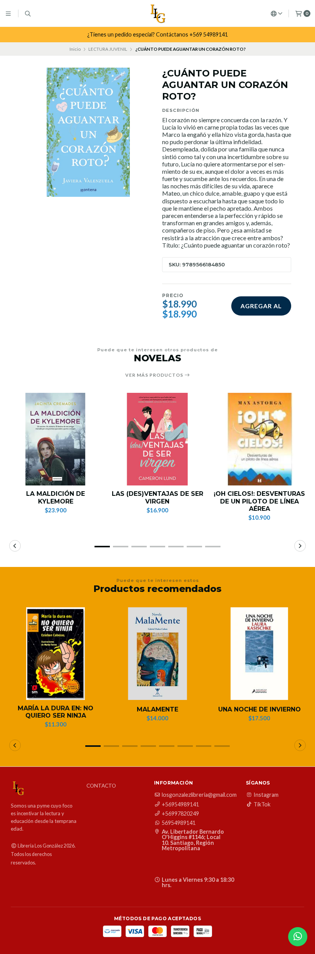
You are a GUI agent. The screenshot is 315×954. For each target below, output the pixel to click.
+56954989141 (180, 804)
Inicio (75, 49)
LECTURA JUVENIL (107, 49)
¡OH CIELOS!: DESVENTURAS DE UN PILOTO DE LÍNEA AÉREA (259, 501)
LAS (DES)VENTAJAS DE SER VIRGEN (157, 497)
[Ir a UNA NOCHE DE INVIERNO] (259, 653)
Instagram (266, 795)
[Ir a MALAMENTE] (157, 653)
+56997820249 (180, 813)
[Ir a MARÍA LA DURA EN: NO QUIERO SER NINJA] (55, 653)
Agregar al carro (261, 309)
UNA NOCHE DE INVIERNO (259, 709)
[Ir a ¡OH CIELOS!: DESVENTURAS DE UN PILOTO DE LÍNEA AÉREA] (259, 439)
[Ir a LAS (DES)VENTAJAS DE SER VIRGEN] (157, 439)
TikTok (262, 804)
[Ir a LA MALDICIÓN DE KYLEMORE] (55, 439)
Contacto (101, 786)
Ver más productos (154, 375)
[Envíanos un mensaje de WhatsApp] (297, 936)
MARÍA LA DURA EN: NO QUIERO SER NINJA (55, 712)
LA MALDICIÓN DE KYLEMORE (55, 497)
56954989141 (179, 823)
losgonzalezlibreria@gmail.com (199, 795)
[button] (102, 546)
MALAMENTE (157, 709)
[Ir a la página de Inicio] (157, 13)
